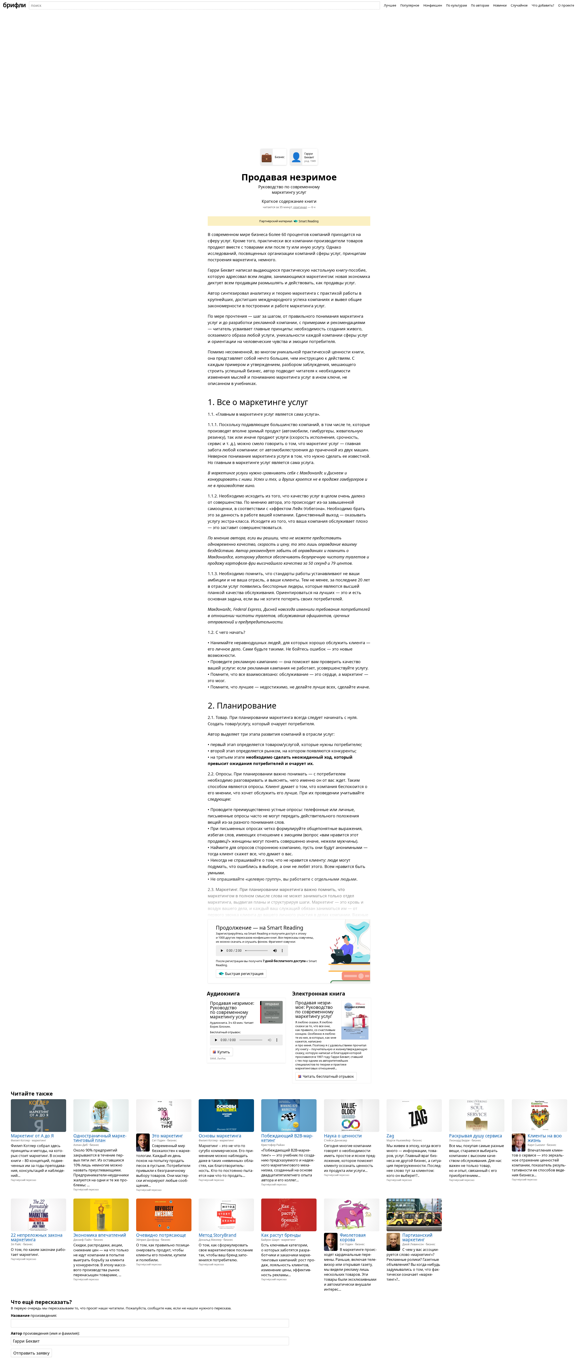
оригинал (300, 207)
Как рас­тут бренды (281, 1235)
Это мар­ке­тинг (167, 1136)
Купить (223, 1051)
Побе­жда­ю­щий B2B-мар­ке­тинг (287, 1138)
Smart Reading (309, 221)
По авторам (480, 5)
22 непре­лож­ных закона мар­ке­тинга (37, 1237)
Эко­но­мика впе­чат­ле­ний (99, 1235)
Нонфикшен (432, 5)
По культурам (456, 5)
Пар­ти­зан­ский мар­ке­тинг (417, 1237)
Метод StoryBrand (217, 1235)
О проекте (566, 5)
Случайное (519, 5)
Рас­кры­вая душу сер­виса (475, 1136)
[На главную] (14, 5)
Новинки (500, 5)
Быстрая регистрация (244, 973)
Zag (390, 1136)
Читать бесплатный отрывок (328, 1076)
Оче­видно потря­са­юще (161, 1235)
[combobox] (204, 5)
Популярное (409, 5)
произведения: (34, 1315)
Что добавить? (543, 5)
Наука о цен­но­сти (343, 1136)
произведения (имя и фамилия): (45, 1333)
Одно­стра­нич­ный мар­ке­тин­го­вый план (99, 1138)
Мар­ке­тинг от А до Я (32, 1136)
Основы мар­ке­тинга (220, 1136)
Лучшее (390, 5)
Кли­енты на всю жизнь (545, 1138)
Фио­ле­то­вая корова (353, 1237)
